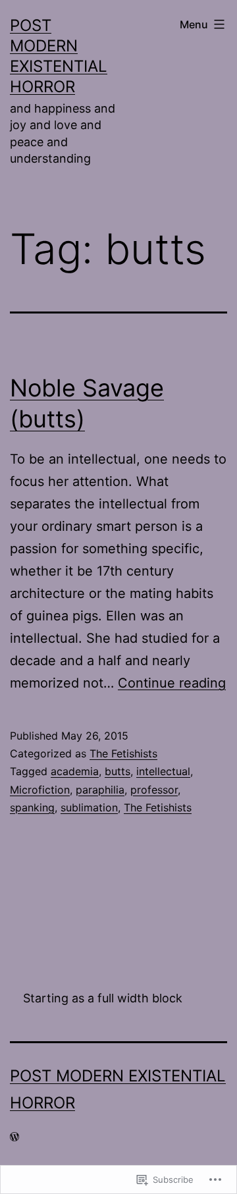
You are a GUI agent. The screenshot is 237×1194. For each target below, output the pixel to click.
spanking (32, 807)
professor (154, 789)
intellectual (163, 771)
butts (117, 771)
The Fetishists (123, 753)
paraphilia (100, 789)
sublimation (89, 807)
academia (75, 771)
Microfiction (40, 789)
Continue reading (172, 683)
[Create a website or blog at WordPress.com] (14, 1136)
